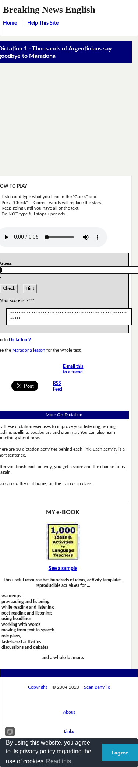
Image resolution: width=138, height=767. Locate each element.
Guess (7, 263)
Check (9, 288)
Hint (30, 288)
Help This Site (43, 23)
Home (10, 23)
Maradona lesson (28, 350)
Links (69, 731)
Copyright (37, 687)
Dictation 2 (20, 340)
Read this (58, 761)
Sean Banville (97, 687)
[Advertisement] (69, 119)
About (69, 712)
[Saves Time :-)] (63, 541)
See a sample (63, 568)
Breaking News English (49, 9)
